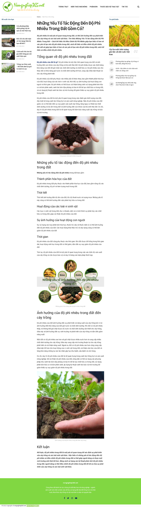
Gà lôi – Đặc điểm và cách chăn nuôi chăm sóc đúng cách (126, 69)
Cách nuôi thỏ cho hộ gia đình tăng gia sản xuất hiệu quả (24, 53)
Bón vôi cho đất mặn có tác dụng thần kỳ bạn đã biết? (24, 41)
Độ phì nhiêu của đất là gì (47, 62)
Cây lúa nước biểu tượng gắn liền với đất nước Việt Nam (119, 52)
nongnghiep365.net (20, 505)
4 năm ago (21, 33)
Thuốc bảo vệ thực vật (109, 7)
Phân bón (93, 7)
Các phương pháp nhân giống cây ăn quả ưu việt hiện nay (24, 28)
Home (39, 17)
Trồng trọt (63, 7)
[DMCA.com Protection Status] (32, 505)
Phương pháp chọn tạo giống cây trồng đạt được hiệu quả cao (126, 77)
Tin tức (125, 7)
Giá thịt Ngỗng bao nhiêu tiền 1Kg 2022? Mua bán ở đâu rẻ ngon (126, 84)
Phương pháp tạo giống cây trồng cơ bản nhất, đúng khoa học (127, 62)
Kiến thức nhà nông (79, 7)
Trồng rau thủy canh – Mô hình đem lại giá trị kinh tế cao (24, 66)
